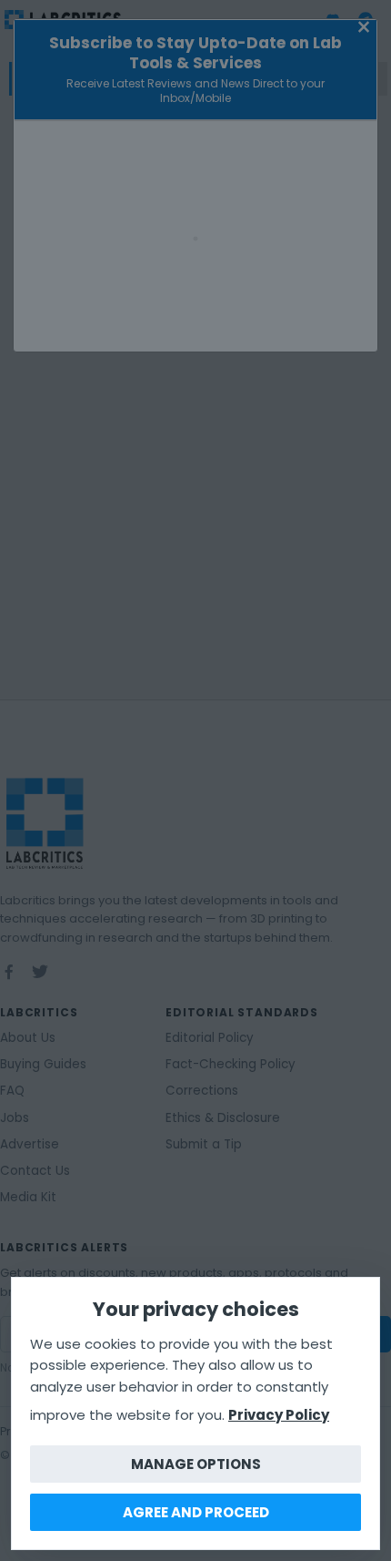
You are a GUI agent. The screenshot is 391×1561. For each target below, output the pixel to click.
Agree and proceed (196, 1512)
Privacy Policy (278, 1414)
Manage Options (196, 1464)
